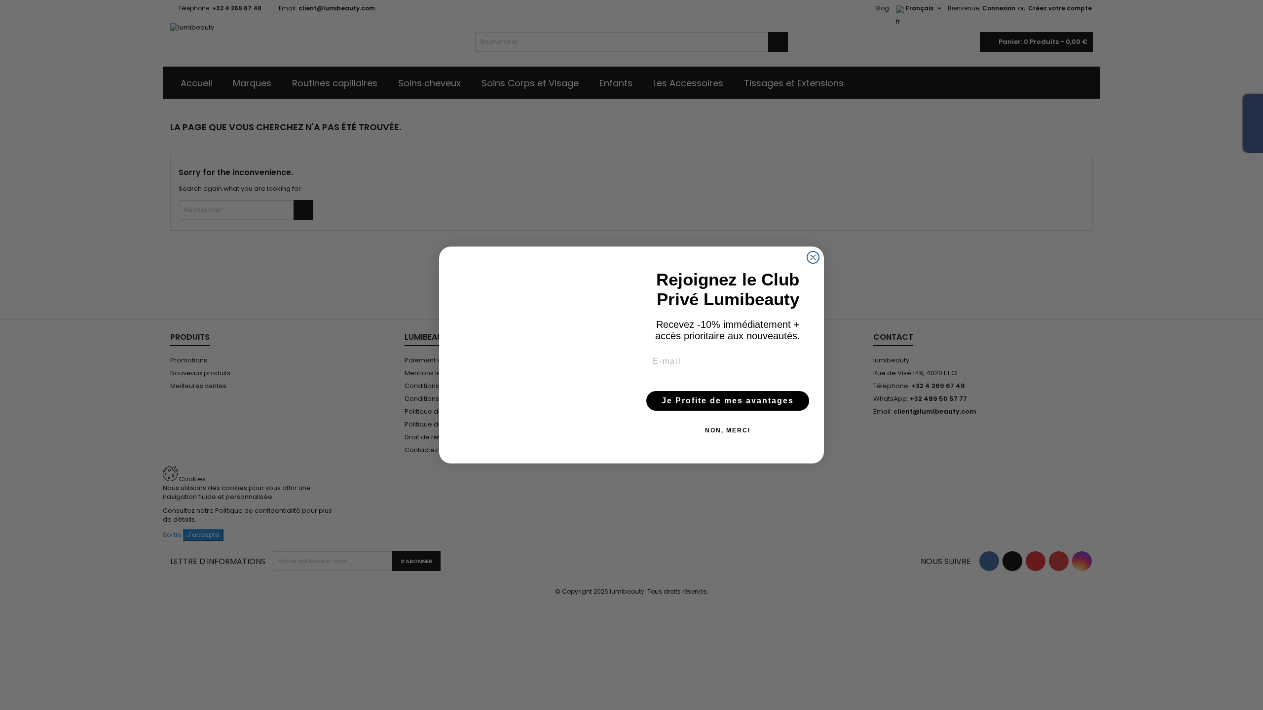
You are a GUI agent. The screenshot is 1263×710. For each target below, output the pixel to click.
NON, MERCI (727, 430)
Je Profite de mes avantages (728, 400)
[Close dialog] (813, 257)
